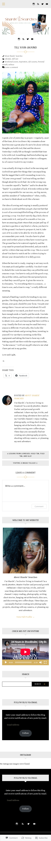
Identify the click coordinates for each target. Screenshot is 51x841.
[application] (25, 652)
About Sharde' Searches (13, 56)
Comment (39, 506)
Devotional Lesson (11, 62)
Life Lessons (32, 62)
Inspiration (23, 62)
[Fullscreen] (45, 662)
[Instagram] (34, 4)
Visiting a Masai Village (24, 463)
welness (11, 65)
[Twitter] (42, 4)
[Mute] (40, 662)
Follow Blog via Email (25, 702)
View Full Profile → (25, 617)
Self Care (15, 59)
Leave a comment (11, 67)
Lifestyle (8, 59)
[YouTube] (47, 4)
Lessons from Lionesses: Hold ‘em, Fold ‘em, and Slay (26, 455)
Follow (25, 733)
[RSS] (38, 4)
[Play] (5, 662)
